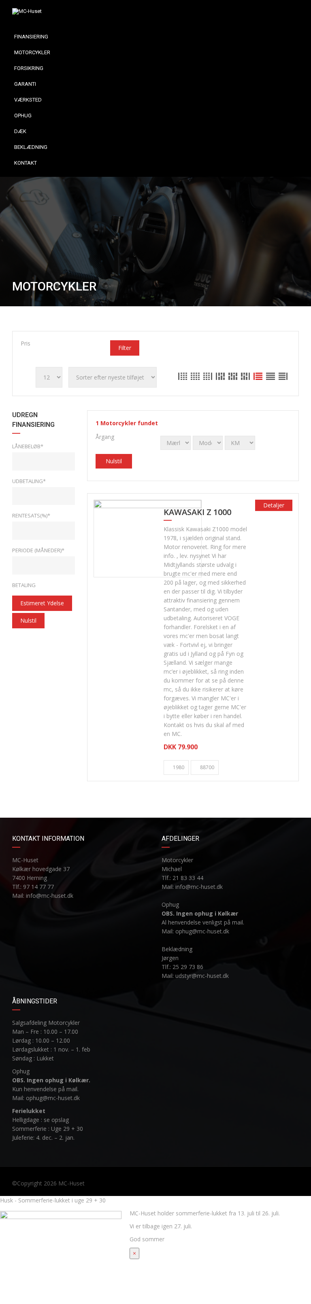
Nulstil (28, 620)
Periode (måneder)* (38, 550)
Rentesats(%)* (31, 515)
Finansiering (31, 37)
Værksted (28, 100)
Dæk (20, 131)
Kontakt (25, 163)
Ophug (23, 115)
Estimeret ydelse (42, 603)
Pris (25, 343)
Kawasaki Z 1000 (197, 512)
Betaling (24, 585)
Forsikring (28, 68)
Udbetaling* (29, 481)
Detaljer (273, 505)
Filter (124, 348)
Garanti (25, 84)
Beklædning (30, 147)
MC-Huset (71, 1183)
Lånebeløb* (27, 446)
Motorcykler (32, 52)
